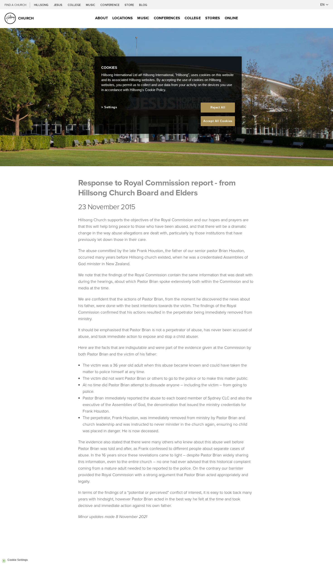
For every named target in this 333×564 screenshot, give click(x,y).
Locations (122, 18)
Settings (110, 107)
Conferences (167, 18)
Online (231, 18)
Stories (212, 18)
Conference (110, 5)
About (101, 18)
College (74, 5)
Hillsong (41, 5)
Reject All (217, 107)
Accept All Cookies (217, 121)
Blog (143, 5)
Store (130, 5)
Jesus (58, 5)
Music (91, 5)
